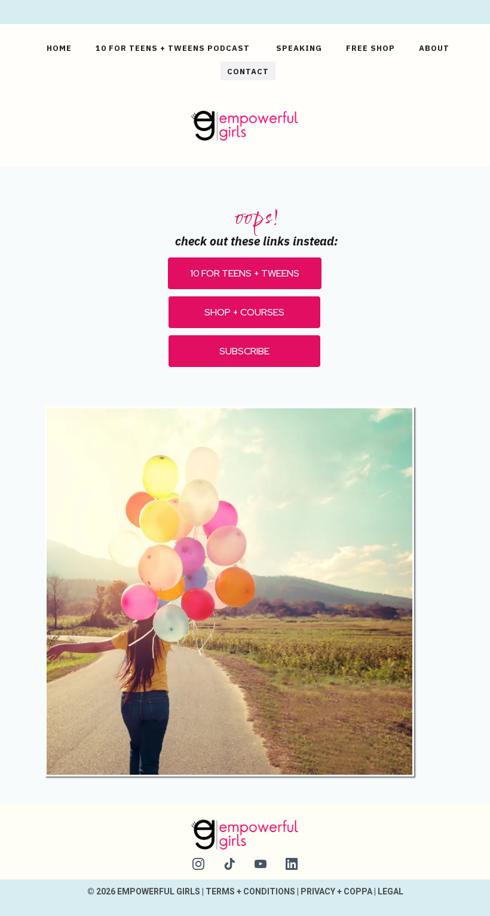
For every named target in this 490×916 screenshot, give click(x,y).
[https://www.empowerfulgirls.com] (245, 124)
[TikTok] (229, 863)
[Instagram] (198, 863)
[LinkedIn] (291, 863)
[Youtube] (260, 863)
